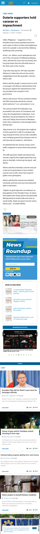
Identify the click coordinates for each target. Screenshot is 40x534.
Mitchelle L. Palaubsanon (11, 30)
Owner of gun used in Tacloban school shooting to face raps (17, 432)
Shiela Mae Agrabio (8, 436)
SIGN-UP (13, 269)
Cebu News (8, 13)
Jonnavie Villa (7, 498)
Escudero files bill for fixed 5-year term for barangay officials (19, 391)
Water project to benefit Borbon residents (19, 495)
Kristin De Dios (5, 458)
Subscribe (35, 3)
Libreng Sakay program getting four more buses (20, 455)
